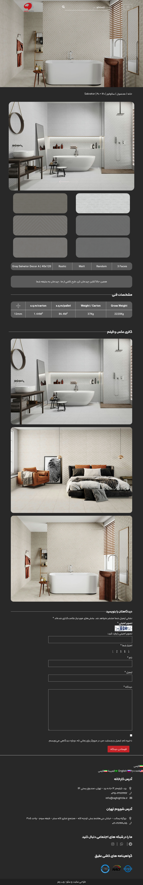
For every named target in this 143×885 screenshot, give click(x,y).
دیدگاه (127, 687)
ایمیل (128, 672)
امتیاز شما (126, 645)
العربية (111, 771)
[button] (64, 181)
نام (129, 657)
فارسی (137, 766)
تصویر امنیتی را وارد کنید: (119, 633)
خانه (129, 93)
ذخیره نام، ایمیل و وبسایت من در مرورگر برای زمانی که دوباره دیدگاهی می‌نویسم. (90, 740)
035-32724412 (119, 793)
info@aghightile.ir (117, 798)
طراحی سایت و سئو (76, 881)
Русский (129, 771)
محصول (121, 93)
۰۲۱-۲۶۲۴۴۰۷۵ (120, 823)
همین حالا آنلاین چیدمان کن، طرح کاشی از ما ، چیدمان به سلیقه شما (71, 281)
